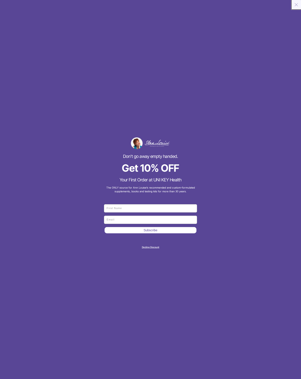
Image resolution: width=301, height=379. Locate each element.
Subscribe (150, 230)
